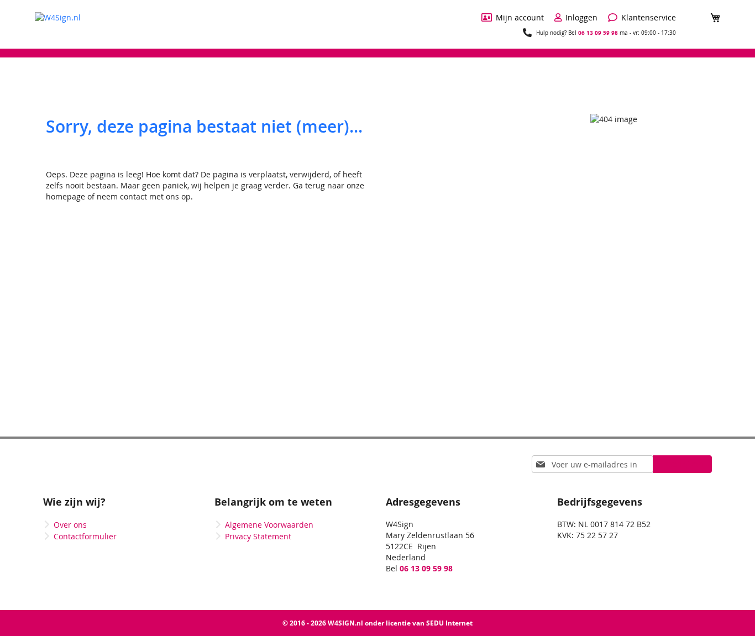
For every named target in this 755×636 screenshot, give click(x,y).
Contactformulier (85, 536)
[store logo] (58, 23)
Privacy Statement (258, 536)
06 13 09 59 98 (598, 32)
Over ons (70, 524)
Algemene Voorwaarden (269, 524)
